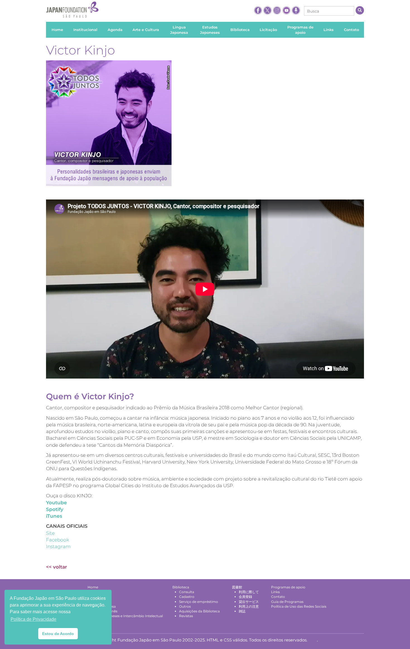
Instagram (58, 546)
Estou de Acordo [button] (58, 633)
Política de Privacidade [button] (33, 619)
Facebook (57, 540)
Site (50, 533)
